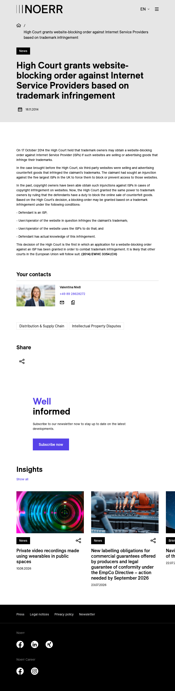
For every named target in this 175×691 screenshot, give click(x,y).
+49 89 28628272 (72, 294)
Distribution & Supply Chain (41, 326)
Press (20, 614)
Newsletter (87, 614)
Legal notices (39, 614)
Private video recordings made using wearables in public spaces (47, 556)
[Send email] (62, 302)
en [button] (143, 9)
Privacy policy (64, 614)
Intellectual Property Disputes (96, 326)
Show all (22, 479)
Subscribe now (51, 444)
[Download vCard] (72, 302)
